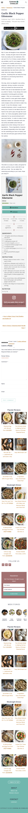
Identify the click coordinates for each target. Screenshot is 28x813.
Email (2, 391)
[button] (2, 203)
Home (3, 7)
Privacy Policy (14, 793)
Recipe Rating (5, 356)
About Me (14, 790)
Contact (14, 802)
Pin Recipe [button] (15, 212)
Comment (4, 361)
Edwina (4, 200)
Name (3, 383)
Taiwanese (9, 7)
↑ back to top (14, 782)
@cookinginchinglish (11, 304)
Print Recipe (20, 28)
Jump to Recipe (10, 28)
